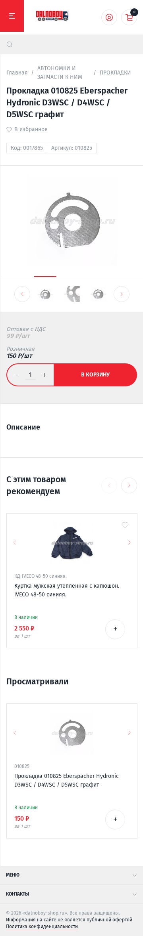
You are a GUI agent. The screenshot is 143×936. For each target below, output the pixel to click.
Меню (12, 875)
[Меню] (12, 16)
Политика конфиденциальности (42, 926)
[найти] (9, 44)
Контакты (17, 894)
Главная (17, 72)
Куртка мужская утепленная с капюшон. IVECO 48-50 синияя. (66, 590)
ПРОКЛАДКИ (115, 72)
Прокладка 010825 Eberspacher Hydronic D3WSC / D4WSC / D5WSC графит (66, 780)
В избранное (31, 129)
